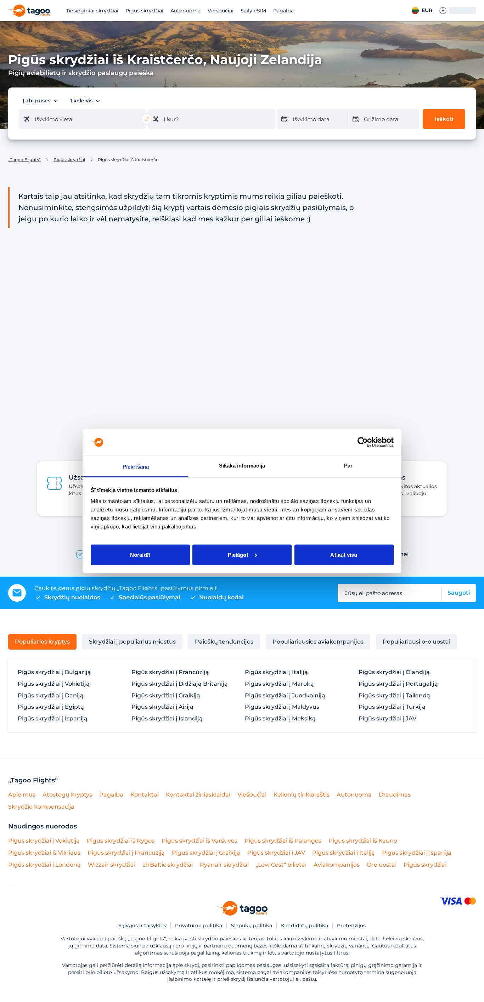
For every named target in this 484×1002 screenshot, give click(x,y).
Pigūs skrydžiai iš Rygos (120, 840)
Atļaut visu (343, 554)
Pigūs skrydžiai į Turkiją (392, 707)
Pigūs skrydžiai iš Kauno (362, 840)
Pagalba (283, 10)
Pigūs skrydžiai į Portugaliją (398, 684)
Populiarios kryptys (42, 641)
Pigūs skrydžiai (144, 10)
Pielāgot (238, 554)
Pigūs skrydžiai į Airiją (162, 707)
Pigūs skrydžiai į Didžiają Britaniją (179, 684)
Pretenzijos (351, 925)
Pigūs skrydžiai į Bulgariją (54, 672)
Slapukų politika (251, 925)
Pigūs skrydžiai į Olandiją (394, 672)
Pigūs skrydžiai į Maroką (279, 684)
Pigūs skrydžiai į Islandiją (167, 718)
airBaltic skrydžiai (167, 864)
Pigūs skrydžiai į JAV (387, 718)
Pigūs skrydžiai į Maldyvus (282, 707)
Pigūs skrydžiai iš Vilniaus (44, 852)
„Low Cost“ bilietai (281, 864)
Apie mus (21, 794)
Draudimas (395, 794)
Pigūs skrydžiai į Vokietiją (54, 684)
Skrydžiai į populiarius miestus (132, 641)
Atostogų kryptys (67, 794)
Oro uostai (381, 864)
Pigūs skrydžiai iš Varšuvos (199, 840)
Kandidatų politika (304, 925)
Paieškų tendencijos (224, 641)
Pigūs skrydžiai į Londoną (44, 864)
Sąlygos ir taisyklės (142, 925)
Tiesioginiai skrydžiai (92, 10)
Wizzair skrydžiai (111, 864)
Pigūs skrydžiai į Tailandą (394, 695)
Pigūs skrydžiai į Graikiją (165, 695)
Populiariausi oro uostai (416, 641)
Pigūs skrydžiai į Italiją (276, 672)
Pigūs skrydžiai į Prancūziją (170, 672)
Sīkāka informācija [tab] (242, 466)
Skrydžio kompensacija (41, 806)
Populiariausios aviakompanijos (318, 641)
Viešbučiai (220, 10)
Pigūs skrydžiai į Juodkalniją (285, 695)
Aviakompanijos (337, 864)
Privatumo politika (198, 925)
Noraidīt (140, 554)
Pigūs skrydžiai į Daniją (51, 695)
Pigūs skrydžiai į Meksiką (280, 718)
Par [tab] (348, 466)
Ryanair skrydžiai (224, 864)
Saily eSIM (253, 10)
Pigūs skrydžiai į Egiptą (51, 707)
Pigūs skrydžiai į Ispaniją (53, 718)
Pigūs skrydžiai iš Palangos (282, 840)
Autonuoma (185, 10)
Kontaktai (144, 794)
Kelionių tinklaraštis (302, 794)
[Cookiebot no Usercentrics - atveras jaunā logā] (363, 442)
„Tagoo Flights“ (24, 159)
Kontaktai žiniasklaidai (198, 794)
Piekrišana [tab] (136, 467)
